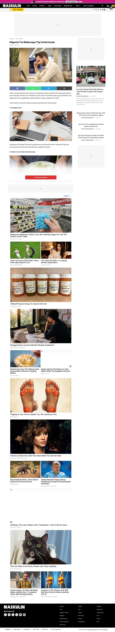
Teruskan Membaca (40, 177)
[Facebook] (94, 10)
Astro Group (105, 629)
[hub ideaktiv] (107, 5)
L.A (12, 45)
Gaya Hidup (19, 38)
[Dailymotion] (104, 10)
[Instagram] (96, 10)
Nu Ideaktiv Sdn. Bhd (92, 629)
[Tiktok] (100, 10)
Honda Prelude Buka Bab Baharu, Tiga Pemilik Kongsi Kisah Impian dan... (90, 91)
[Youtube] (102, 10)
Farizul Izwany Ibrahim (82, 96)
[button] (102, 6)
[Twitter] (98, 10)
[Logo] (12, 5)
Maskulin (12, 38)
